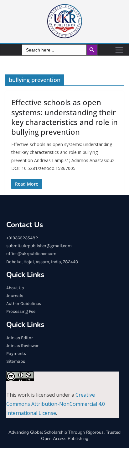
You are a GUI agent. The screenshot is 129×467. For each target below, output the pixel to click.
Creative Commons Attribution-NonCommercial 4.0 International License (55, 403)
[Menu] (119, 50)
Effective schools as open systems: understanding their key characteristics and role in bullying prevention (64, 117)
